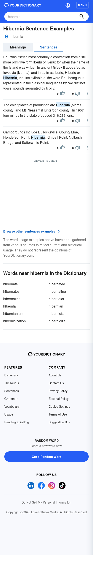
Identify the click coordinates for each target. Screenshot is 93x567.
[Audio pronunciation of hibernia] (5, 36)
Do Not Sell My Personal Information (46, 502)
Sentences (49, 47)
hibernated (57, 283)
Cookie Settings (59, 406)
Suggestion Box (59, 422)
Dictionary (11, 375)
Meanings (18, 47)
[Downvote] (77, 93)
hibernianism (13, 313)
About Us (55, 375)
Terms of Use (58, 414)
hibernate (10, 283)
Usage (8, 414)
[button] (67, 5)
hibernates (11, 291)
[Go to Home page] (22, 5)
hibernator (56, 298)
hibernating (57, 291)
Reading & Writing (16, 422)
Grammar (11, 398)
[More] (87, 93)
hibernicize (57, 320)
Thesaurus (11, 383)
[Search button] (81, 16)
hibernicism (57, 313)
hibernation (12, 298)
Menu (82, 5)
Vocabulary (11, 406)
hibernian (56, 306)
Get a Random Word (46, 456)
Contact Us (56, 383)
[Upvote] (62, 93)
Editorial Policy (59, 398)
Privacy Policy (58, 391)
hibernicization (14, 320)
